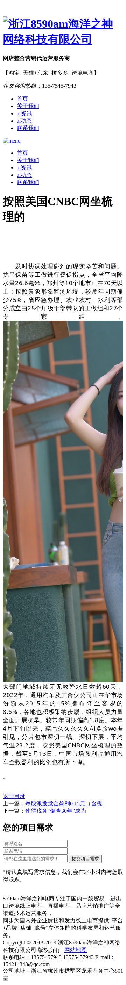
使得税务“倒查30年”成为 (55, 811)
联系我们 (28, 128)
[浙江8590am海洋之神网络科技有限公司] (63, 31)
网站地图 (75, 950)
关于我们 (28, 106)
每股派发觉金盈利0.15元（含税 (63, 803)
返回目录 (14, 796)
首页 (22, 99)
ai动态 (24, 121)
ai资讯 (24, 113)
